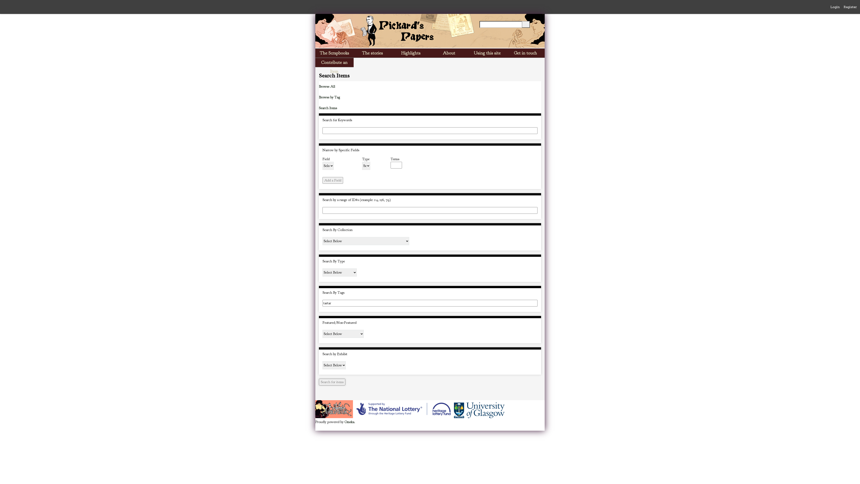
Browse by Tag (329, 97)
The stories (372, 53)
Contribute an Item (334, 63)
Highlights (411, 53)
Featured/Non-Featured (339, 322)
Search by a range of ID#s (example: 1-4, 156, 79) (356, 200)
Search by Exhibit (334, 354)
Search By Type (333, 261)
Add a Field (332, 180)
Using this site (487, 53)
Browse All (327, 86)
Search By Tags (333, 292)
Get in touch (525, 53)
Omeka (349, 422)
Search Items (328, 108)
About (449, 53)
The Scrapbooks (334, 53)
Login (835, 7)
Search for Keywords (337, 120)
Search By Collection (337, 230)
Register (850, 7)
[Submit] (526, 24)
